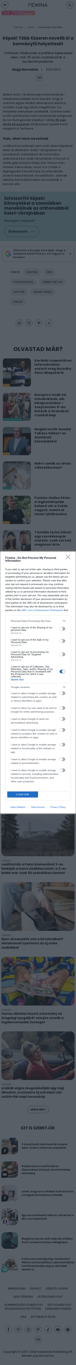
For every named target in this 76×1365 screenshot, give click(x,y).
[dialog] (38, 682)
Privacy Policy (58, 807)
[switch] (62, 628)
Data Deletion (18, 807)
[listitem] (38, 621)
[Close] (69, 558)
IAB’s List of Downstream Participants (42, 610)
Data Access (38, 807)
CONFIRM (22, 794)
